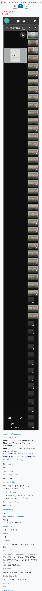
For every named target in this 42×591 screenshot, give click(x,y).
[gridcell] (21, 2)
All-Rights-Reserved (11, 437)
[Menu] (26, 6)
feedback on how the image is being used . (19, 456)
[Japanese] (20, 6)
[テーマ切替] (15, 6)
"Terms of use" (17, 443)
